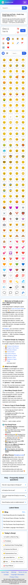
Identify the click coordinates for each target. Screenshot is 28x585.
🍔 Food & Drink (9, 351)
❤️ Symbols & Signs (10, 359)
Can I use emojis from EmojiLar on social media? (14, 496)
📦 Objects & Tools (10, 357)
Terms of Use (23, 572)
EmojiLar (6, 328)
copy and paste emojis (18, 308)
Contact (6, 574)
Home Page (5, 572)
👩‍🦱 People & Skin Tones (12, 348)
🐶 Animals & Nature (11, 350)
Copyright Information (17, 574)
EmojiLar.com (9, 2)
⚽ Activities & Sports (11, 355)
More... (24, 512)
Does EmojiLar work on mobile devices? (14, 502)
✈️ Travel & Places (10, 353)
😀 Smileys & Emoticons (12, 346)
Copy (23, 30)
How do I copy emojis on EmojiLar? (14, 485)
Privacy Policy (14, 577)
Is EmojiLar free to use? (14, 490)
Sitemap (13, 572)
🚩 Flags (7, 361)
